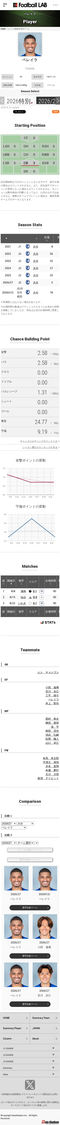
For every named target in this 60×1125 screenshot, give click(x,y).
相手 (21, 580)
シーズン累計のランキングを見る (40, 447)
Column (7, 1038)
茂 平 (55, 726)
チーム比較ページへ (30, 849)
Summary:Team (41, 1018)
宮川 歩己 (52, 691)
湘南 (23, 591)
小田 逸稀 (52, 687)
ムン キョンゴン (48, 672)
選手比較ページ (30, 907)
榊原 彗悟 (52, 722)
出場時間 (50, 580)
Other (5, 1074)
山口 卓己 (52, 742)
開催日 (11, 580)
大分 (35, 246)
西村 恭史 (52, 718)
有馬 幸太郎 (51, 758)
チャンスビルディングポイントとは (39, 441)
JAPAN (36, 1028)
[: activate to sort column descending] (6, 238)
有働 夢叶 (52, 770)
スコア (33, 581)
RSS (56, 111)
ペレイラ (53, 699)
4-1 (35, 603)
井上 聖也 (52, 703)
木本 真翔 (52, 766)
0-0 (35, 597)
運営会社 (47, 1094)
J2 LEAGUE (8, 1055)
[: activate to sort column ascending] (15, 238)
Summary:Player (12, 1028)
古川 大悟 (52, 774)
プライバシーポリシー (32, 1094)
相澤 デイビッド (48, 778)
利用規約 (6, 1094)
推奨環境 (16, 1094)
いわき (22, 603)
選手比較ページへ (30, 859)
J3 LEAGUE (8, 1061)
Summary (7, 1068)
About (35, 1038)
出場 (47, 237)
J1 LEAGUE (8, 1048)
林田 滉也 (52, 730)
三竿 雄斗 (52, 695)
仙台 (23, 597)
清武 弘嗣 (52, 734)
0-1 (35, 591)
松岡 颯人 (52, 738)
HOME (3, 29)
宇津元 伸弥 (51, 762)
